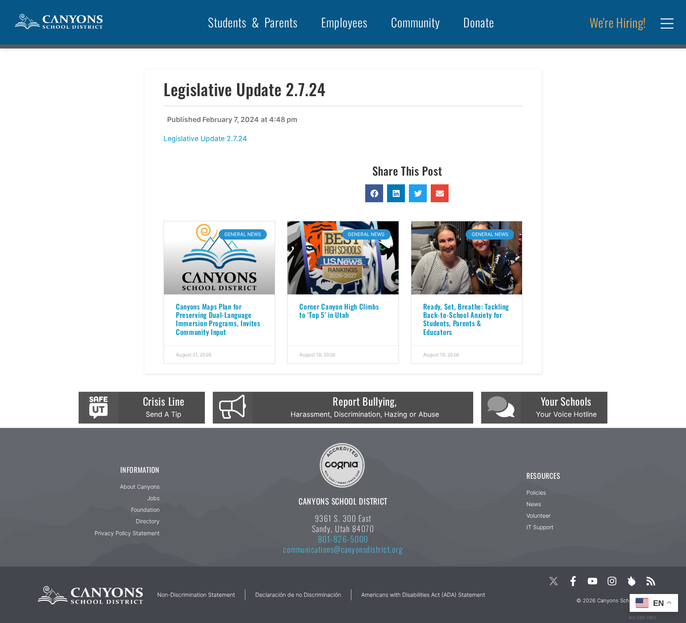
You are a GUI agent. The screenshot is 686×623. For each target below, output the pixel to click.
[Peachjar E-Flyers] (631, 581)
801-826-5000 (343, 539)
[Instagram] (612, 581)
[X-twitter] (554, 581)
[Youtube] (592, 581)
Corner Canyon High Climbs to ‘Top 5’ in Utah (339, 310)
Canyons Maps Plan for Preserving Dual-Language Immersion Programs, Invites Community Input (218, 319)
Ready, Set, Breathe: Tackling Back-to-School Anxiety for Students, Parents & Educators (466, 319)
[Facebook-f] (573, 581)
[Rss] (651, 581)
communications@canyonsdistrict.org (343, 549)
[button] (374, 193)
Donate (478, 22)
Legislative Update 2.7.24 (205, 138)
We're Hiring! (618, 22)
